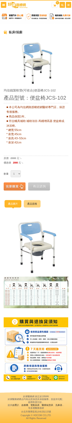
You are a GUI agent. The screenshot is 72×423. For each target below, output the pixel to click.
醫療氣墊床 (47, 405)
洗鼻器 (58, 405)
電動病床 (34, 405)
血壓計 (15, 405)
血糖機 (24, 405)
